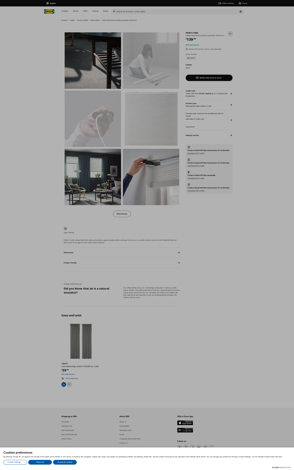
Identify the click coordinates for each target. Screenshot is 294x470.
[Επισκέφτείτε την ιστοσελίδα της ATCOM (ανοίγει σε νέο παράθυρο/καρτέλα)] (281, 467)
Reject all (40, 462)
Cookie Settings (14, 462)
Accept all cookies (65, 462)
